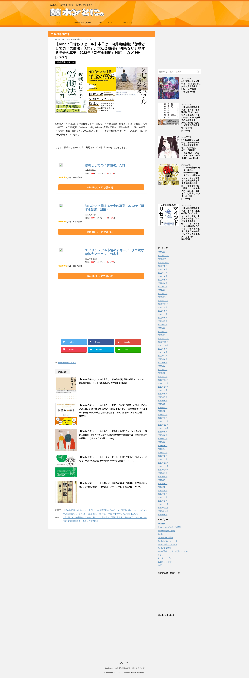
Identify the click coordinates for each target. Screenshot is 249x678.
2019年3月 (162, 411)
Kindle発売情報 (164, 548)
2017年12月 (163, 463)
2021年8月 (162, 311)
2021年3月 (162, 328)
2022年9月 (162, 266)
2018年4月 (162, 449)
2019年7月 (162, 397)
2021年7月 (162, 314)
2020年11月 (163, 342)
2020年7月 (162, 356)
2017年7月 (162, 480)
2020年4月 (162, 366)
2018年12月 (163, 421)
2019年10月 (163, 387)
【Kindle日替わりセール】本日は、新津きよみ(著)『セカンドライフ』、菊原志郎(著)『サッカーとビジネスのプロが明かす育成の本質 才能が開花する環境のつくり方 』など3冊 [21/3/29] (113, 435)
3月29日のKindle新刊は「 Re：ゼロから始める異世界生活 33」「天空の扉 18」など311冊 (191, 86)
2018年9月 (162, 432)
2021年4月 (162, 325)
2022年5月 (162, 280)
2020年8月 (162, 352)
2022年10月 (163, 262)
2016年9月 (162, 515)
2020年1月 (162, 376)
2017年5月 (162, 487)
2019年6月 (162, 401)
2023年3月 (162, 252)
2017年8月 (162, 477)
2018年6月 (162, 442)
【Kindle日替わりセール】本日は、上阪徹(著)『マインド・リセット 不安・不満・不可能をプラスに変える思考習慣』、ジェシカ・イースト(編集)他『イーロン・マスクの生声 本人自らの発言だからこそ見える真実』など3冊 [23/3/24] (190, 223)
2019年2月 (162, 414)
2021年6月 (162, 318)
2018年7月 (162, 439)
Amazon (161, 524)
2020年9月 (162, 349)
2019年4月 (162, 407)
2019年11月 (163, 383)
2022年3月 (162, 287)
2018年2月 (162, 456)
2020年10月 (163, 345)
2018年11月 (163, 425)
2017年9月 (162, 473)
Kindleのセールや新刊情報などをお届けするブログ (124, 668)
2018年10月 (163, 428)
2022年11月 (163, 259)
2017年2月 (162, 497)
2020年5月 (162, 363)
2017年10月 (163, 470)
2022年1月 (162, 293)
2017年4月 (162, 490)
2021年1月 (162, 335)
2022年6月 (162, 276)
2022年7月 (162, 273)
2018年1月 (162, 459)
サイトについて (105, 22)
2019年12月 (163, 380)
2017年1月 (162, 501)
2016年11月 (163, 508)
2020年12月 (163, 338)
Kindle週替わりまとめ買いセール (172, 551)
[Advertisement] (78, 314)
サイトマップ (128, 22)
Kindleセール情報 (165, 537)
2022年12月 (163, 255)
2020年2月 (162, 373)
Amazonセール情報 (166, 530)
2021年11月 (163, 300)
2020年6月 (162, 359)
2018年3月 (162, 452)
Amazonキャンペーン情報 (169, 527)
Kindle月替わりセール (167, 544)
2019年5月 (162, 404)
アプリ (161, 555)
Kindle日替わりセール (83, 22)
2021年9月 (162, 307)
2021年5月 (162, 321)
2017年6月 (162, 483)
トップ (60, 22)
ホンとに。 (124, 663)
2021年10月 (163, 304)
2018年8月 (162, 435)
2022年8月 (162, 269)
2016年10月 (163, 511)
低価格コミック (165, 562)
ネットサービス (165, 558)
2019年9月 (162, 390)
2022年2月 (162, 290)
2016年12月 (163, 504)
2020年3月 (162, 369)
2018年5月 (162, 445)
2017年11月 (163, 466)
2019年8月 (162, 394)
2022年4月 (162, 283)
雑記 (160, 565)
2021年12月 (163, 297)
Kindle (160, 534)
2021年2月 (162, 331)
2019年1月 (162, 418)
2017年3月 (162, 494)
